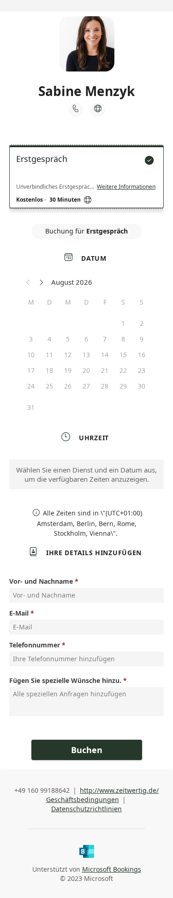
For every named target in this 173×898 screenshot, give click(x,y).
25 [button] (49, 386)
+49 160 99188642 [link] (42, 790)
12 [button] (68, 354)
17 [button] (31, 370)
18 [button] (49, 370)
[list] (86, 179)
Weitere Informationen (126, 187)
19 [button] (68, 370)
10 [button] (31, 354)
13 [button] (86, 354)
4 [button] (49, 339)
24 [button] (31, 386)
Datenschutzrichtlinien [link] (86, 808)
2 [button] (141, 323)
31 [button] (31, 407)
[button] (28, 282)
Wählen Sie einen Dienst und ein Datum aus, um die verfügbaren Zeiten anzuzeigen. (86, 474)
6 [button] (86, 339)
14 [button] (104, 354)
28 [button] (104, 386)
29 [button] (123, 386)
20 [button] (86, 370)
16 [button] (141, 354)
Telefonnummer (34, 645)
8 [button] (123, 339)
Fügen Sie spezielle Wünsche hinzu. (65, 680)
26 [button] (68, 386)
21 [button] (104, 370)
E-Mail (19, 613)
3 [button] (31, 339)
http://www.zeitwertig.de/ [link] (119, 790)
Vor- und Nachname (41, 581)
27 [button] (86, 386)
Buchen (86, 749)
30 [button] (141, 386)
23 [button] (141, 370)
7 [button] (105, 339)
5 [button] (68, 339)
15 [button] (123, 354)
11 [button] (49, 354)
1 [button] (123, 323)
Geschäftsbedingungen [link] (82, 799)
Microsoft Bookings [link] (111, 869)
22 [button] (123, 370)
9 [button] (141, 339)
